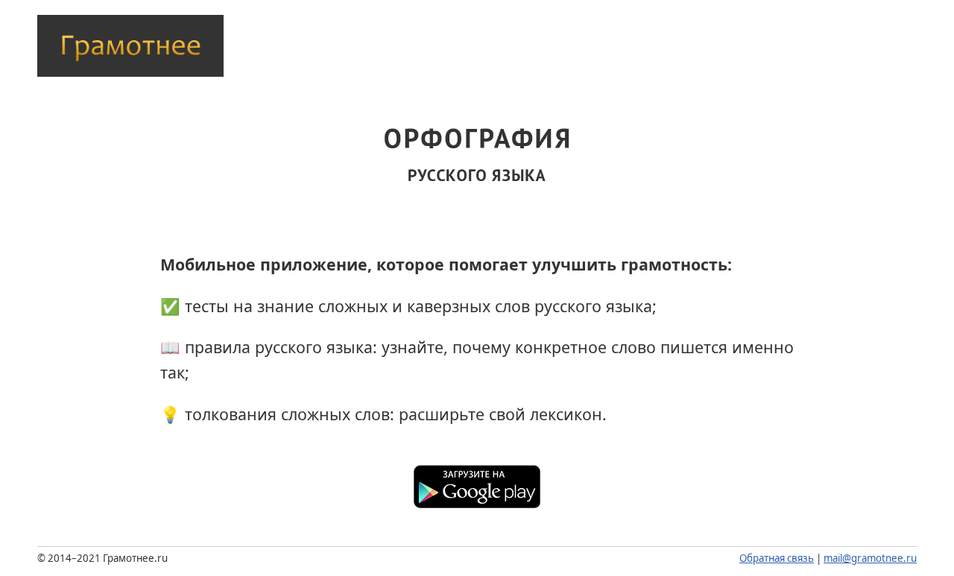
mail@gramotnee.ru (870, 558)
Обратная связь (776, 558)
